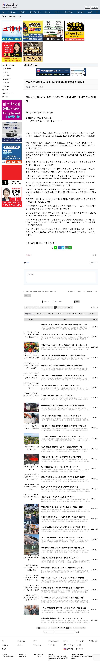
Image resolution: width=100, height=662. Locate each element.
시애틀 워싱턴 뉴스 (8, 65)
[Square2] (53, 31)
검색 (77, 301)
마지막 (70, 307)
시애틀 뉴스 (11, 12)
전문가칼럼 (80, 12)
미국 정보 (47, 12)
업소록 (90, 12)
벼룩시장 (22, 12)
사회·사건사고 (7, 79)
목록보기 (27, 295)
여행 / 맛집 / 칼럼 (34, 12)
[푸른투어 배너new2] (12, 153)
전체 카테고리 (29, 314)
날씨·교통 (6, 72)
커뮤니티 (57, 12)
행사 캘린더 (6, 97)
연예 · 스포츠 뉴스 (7, 93)
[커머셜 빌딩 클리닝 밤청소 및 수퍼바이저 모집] (74, 31)
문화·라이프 (7, 76)
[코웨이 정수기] (12, 31)
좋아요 (28, 255)
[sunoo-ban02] (12, 110)
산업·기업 (6, 83)
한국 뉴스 (5, 90)
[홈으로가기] (10, 5)
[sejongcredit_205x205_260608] (33, 52)
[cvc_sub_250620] (12, 175)
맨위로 (91, 641)
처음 (26, 307)
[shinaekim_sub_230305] (12, 197)
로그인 (87, 7)
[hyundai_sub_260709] (12, 132)
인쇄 (94, 255)
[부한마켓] (33, 31)
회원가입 (95, 7)
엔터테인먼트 (68, 12)
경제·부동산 (7, 68)
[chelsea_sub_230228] (12, 52)
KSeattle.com (9, 656)
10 (61, 307)
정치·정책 (6, 86)
